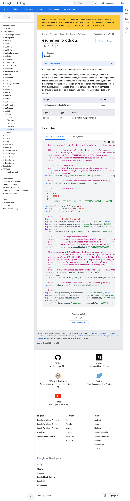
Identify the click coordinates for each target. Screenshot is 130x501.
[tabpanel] (78, 223)
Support (40, 9)
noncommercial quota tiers (76, 19)
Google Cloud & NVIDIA (46, 436)
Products (53, 34)
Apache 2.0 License (81, 336)
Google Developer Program (48, 420)
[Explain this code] (105, 142)
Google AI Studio (101, 432)
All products (42, 485)
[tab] (55, 137)
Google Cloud (99, 440)
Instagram (70, 428)
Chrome (97, 424)
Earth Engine (21, 3)
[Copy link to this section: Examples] (57, 128)
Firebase (97, 428)
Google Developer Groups (47, 424)
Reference (28, 9)
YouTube (69, 440)
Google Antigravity (101, 436)
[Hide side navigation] (30, 496)
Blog (67, 420)
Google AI (41, 481)
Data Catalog (69, 9)
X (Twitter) (70, 436)
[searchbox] (17, 17)
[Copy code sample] (113, 142)
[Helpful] (109, 34)
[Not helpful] (113, 34)
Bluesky (69, 424)
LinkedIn (69, 432)
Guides (16, 9)
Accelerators (42, 432)
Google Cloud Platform (46, 477)
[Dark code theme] (109, 142)
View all (97, 449)
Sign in (124, 3)
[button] (16, 31)
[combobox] (85, 3)
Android (97, 420)
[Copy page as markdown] (53, 46)
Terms (39, 496)
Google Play (99, 444)
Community (54, 9)
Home (5, 9)
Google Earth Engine (67, 34)
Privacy (48, 496)
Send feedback (105, 41)
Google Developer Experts (47, 428)
